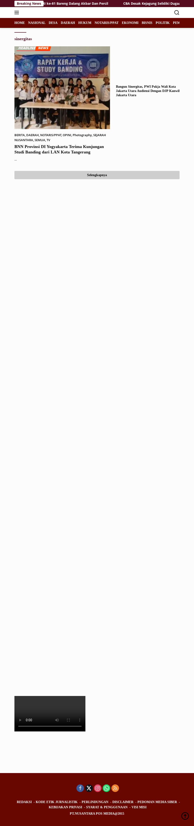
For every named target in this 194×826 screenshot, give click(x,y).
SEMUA (40, 140)
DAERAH (32, 135)
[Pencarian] (177, 13)
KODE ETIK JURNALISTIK (57, 802)
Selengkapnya (97, 175)
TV (48, 140)
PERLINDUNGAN (95, 802)
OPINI (67, 135)
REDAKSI (24, 802)
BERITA (19, 135)
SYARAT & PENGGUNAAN (107, 807)
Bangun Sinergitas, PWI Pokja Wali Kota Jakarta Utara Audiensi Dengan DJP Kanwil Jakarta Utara (148, 91)
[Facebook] (80, 788)
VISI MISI (139, 807)
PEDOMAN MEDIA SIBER (157, 802)
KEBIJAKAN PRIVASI (65, 807)
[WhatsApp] (106, 788)
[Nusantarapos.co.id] (46, 13)
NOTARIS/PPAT (50, 135)
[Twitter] (89, 788)
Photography (82, 135)
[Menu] (17, 13)
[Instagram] (97, 788)
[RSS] (115, 788)
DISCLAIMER (122, 802)
